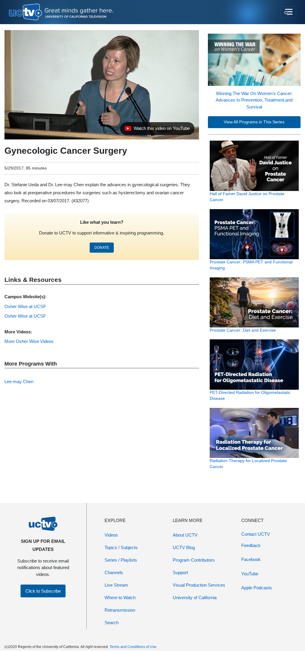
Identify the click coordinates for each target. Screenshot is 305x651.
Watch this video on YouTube (157, 130)
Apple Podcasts (256, 587)
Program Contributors (194, 560)
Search (112, 622)
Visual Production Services (199, 585)
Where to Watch (120, 597)
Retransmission (120, 610)
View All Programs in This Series (254, 122)
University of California (195, 597)
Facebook (251, 559)
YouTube (249, 573)
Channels (114, 572)
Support (180, 572)
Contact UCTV (255, 534)
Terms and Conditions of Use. (133, 647)
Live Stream (116, 585)
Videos (111, 534)
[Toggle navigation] (288, 12)
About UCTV (185, 534)
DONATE (101, 248)
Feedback (251, 545)
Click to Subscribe (43, 590)
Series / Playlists (121, 560)
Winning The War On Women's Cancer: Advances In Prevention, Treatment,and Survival (254, 100)
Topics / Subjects (121, 547)
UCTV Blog (184, 547)
